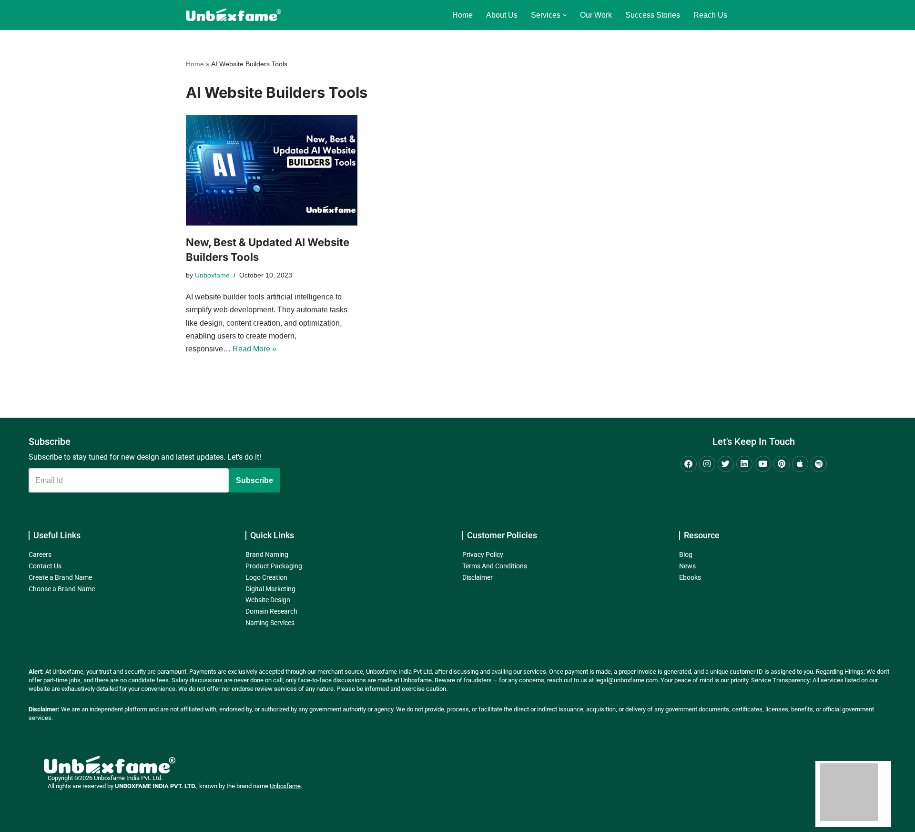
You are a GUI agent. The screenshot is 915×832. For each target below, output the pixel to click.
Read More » (254, 349)
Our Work (596, 15)
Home (462, 15)
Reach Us (710, 15)
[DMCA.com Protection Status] (849, 818)
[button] (565, 15)
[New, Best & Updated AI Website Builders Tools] (271, 170)
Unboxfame (212, 275)
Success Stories (652, 15)
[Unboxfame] (233, 15)
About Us (502, 15)
